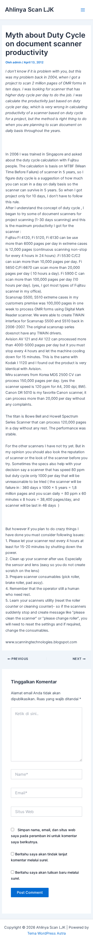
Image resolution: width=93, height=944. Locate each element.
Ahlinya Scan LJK (29, 9)
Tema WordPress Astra (46, 933)
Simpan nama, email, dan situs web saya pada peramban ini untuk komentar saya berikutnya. (44, 836)
